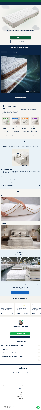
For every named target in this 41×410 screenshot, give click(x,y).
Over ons (20, 394)
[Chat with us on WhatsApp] (38, 407)
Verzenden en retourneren (20, 400)
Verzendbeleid (20, 398)
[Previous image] (3, 74)
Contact (20, 392)
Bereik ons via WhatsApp (21, 333)
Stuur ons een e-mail (21, 336)
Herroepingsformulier (20, 396)
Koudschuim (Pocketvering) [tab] (14, 146)
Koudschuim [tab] (5, 146)
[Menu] (1, 4)
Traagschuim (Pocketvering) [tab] (26, 146)
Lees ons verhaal (20, 292)
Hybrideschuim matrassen (25, 385)
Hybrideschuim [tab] (35, 146)
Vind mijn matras (3, 385)
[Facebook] (36, 407)
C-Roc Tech (9, 407)
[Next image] (38, 74)
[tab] (4, 52)
